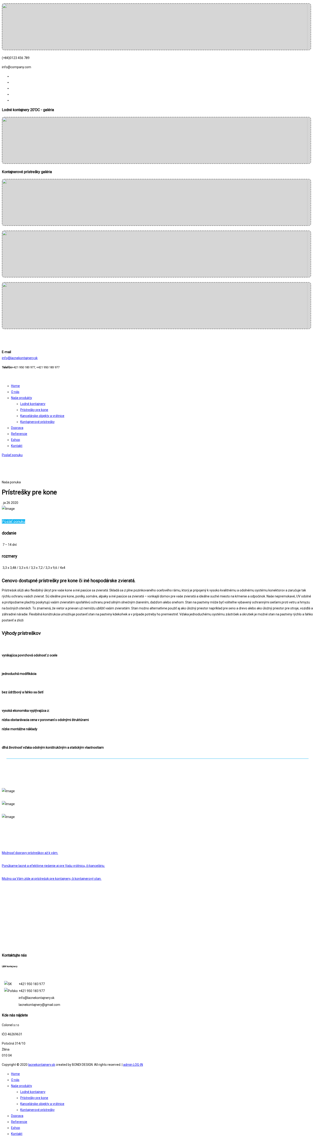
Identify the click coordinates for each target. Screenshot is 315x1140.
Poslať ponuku (12, 455)
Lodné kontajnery (32, 404)
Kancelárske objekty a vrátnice (42, 416)
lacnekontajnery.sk (41, 1064)
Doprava (17, 428)
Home (15, 386)
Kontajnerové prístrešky (37, 422)
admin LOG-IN (133, 1064)
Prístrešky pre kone (34, 410)
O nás (15, 392)
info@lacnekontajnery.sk (20, 358)
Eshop (15, 440)
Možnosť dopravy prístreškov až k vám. (30, 853)
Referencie (19, 434)
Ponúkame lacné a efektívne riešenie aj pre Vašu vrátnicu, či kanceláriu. (53, 866)
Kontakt (16, 446)
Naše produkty (21, 398)
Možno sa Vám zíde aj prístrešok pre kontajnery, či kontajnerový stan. (51, 878)
